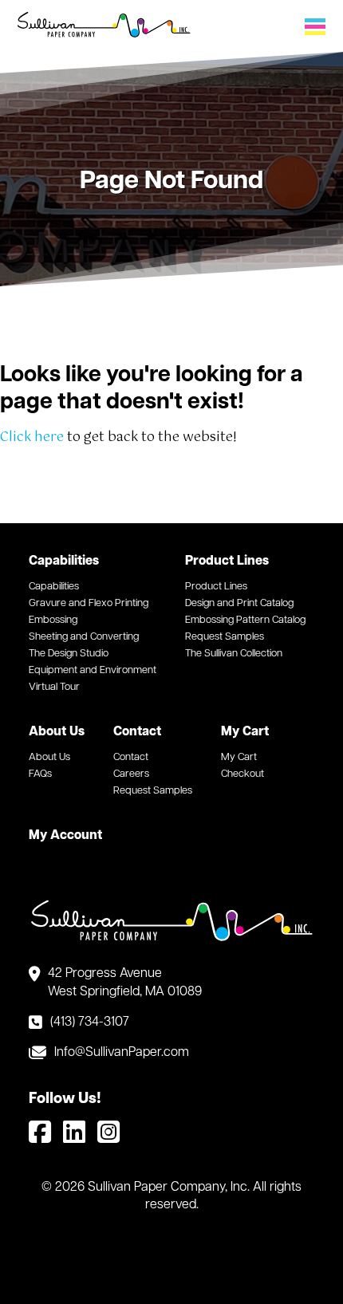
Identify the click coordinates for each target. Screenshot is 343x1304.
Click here (32, 437)
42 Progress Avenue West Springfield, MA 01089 (125, 982)
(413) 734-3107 (89, 1022)
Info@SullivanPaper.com (121, 1052)
